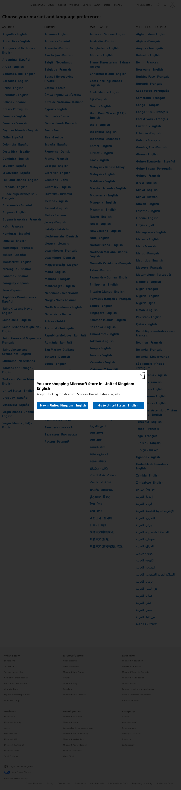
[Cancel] (141, 375)
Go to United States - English (118, 405)
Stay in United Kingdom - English (63, 405)
